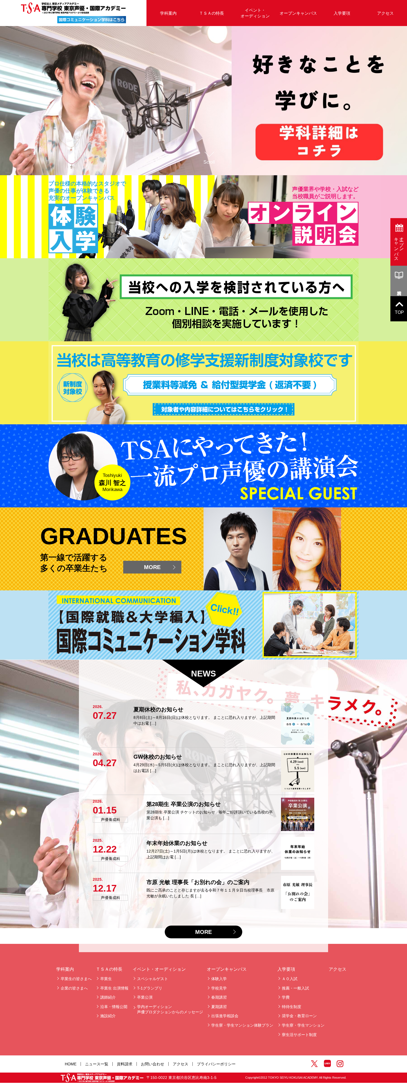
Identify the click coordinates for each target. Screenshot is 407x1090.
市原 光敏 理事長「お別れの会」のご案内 (197, 882)
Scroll (209, 162)
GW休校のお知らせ (157, 757)
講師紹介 (108, 997)
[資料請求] (398, 281)
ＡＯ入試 (289, 979)
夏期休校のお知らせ (158, 709)
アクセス (385, 13)
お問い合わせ (152, 1064)
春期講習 (219, 997)
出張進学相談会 (224, 1016)
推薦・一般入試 (295, 988)
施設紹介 (108, 1016)
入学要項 (342, 13)
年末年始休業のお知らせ (176, 843)
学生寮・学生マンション (303, 1025)
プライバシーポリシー (216, 1064)
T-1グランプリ (149, 988)
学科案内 (65, 969)
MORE (152, 567)
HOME (70, 1064)
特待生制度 (291, 1006)
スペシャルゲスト (152, 979)
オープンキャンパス (298, 13)
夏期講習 (219, 1006)
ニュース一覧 (96, 1064)
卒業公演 (145, 997)
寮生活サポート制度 (299, 1034)
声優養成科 (110, 819)
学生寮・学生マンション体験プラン (242, 1025)
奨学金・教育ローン (299, 1016)
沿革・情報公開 (113, 1006)
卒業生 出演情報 (114, 988)
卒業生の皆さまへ (76, 979)
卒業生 (106, 979)
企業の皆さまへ (74, 988)
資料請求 (124, 1064)
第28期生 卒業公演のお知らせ (183, 804)
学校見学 (219, 988)
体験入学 (219, 979)
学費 (286, 997)
